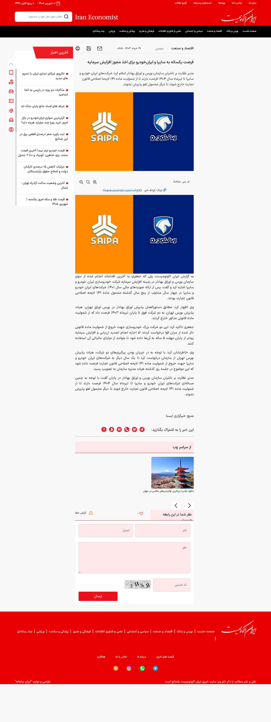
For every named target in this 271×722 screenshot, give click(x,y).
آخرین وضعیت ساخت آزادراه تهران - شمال (44, 185)
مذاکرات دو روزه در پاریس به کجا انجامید (46, 92)
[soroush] (110, 430)
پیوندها (221, 3)
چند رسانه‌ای (99, 31)
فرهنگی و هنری (146, 31)
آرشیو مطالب (180, 3)
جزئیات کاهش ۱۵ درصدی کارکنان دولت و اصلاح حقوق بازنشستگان (46, 169)
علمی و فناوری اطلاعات (169, 31)
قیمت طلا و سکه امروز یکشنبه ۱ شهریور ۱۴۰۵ (47, 201)
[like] (141, 514)
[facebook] (102, 430)
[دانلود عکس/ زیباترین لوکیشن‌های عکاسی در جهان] (172, 473)
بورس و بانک (232, 31)
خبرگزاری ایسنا (176, 416)
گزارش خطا (81, 513)
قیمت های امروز (165, 657)
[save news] (88, 48)
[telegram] (144, 430)
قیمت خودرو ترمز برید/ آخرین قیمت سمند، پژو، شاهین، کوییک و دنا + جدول (43, 152)
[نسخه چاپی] (77, 48)
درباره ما (252, 3)
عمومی (159, 48)
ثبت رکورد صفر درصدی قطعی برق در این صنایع (44, 136)
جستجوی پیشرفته (203, 3)
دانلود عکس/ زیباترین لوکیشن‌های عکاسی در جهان (168, 491)
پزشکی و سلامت (127, 31)
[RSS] (115, 668)
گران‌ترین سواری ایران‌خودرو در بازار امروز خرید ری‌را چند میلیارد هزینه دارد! (45, 120)
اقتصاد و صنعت (214, 31)
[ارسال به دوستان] (99, 48)
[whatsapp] (125, 430)
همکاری (101, 657)
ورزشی (112, 31)
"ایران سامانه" (23, 681)
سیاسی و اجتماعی (194, 31)
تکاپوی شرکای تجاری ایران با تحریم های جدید (45, 76)
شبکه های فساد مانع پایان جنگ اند (43, 106)
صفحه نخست (249, 31)
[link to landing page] (238, 17)
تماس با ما (237, 3)
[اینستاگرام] (129, 668)
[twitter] (133, 430)
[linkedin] (118, 430)
